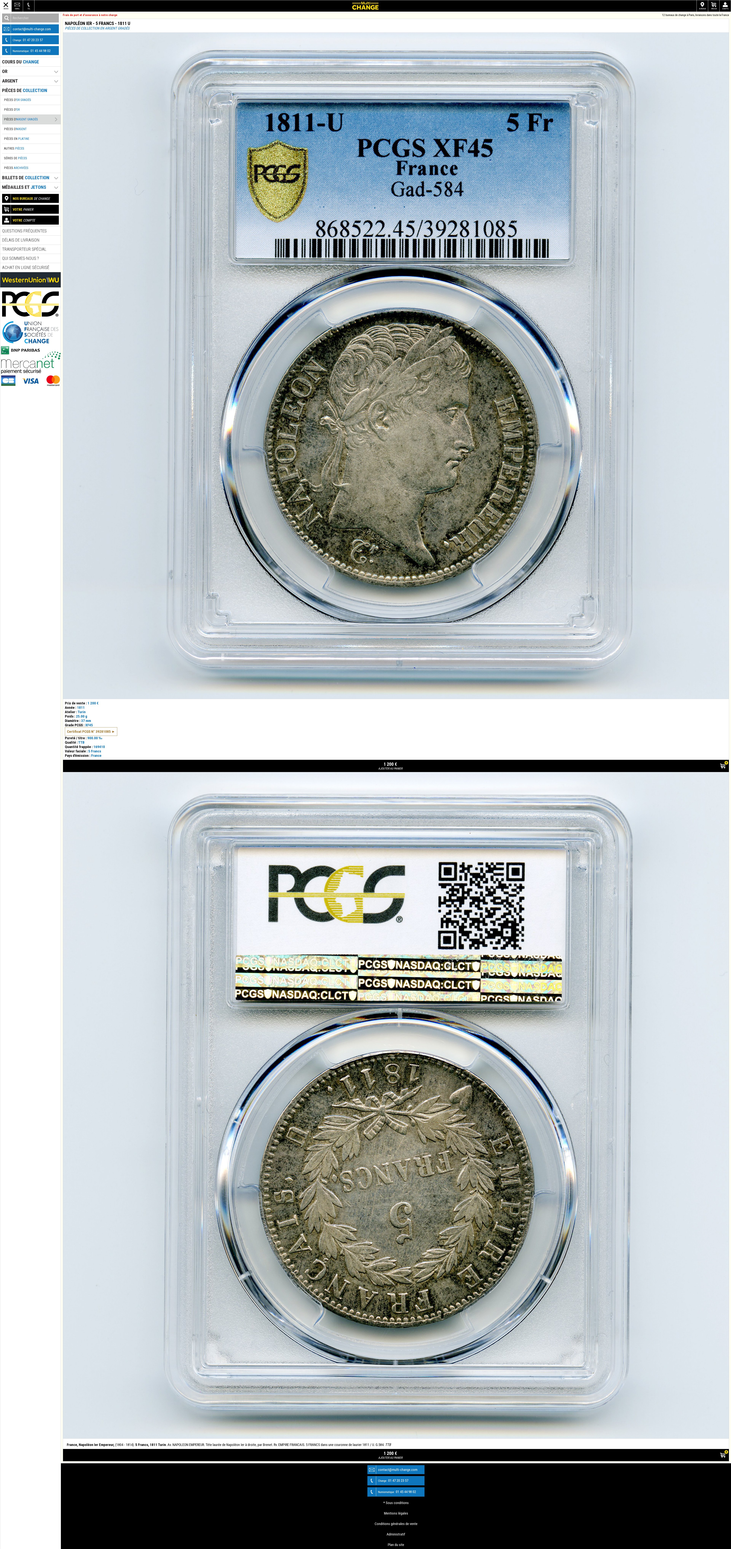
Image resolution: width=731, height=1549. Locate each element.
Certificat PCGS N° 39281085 (89, 731)
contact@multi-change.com (32, 29)
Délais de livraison (20, 240)
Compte (725, 9)
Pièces (16, 168)
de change (31, 199)
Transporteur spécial (24, 249)
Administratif (396, 1534)
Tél (28, 9)
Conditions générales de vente (396, 1524)
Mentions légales (396, 1513)
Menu (6, 9)
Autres (14, 148)
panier (23, 209)
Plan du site (396, 1545)
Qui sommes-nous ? (20, 258)
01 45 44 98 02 (32, 51)
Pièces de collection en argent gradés (97, 28)
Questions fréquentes (24, 231)
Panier (714, 9)
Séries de (15, 158)
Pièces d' (17, 100)
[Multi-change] (365, 6)
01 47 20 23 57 (28, 40)
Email (17, 9)
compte (24, 220)
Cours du (20, 62)
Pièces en (16, 139)
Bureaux (702, 9)
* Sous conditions (396, 1503)
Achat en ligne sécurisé (25, 267)
